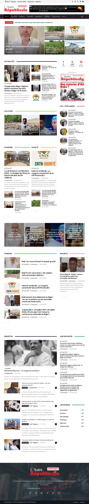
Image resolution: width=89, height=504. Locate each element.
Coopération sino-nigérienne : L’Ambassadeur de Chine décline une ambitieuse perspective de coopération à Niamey (22, 206)
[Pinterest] (47, 493)
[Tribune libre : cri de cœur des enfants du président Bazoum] (48, 125)
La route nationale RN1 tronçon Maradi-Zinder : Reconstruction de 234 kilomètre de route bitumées (22, 194)
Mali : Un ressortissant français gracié (39, 261)
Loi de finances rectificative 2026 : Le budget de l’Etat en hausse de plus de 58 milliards (48, 76)
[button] (82, 16)
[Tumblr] (53, 493)
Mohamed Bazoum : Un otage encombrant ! (22, 371)
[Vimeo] (80, 1)
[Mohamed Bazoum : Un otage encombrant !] (30, 353)
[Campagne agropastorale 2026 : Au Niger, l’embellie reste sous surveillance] (55, 47)
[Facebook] (72, 1)
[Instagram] (75, 1)
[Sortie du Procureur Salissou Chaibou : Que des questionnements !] (12, 387)
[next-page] (9, 139)
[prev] (79, 22)
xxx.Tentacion (20, 22)
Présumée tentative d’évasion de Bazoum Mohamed (37, 440)
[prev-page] (5, 139)
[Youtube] (83, 1)
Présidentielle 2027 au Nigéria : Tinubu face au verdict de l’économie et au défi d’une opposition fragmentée (49, 87)
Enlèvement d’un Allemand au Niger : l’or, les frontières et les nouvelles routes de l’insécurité (38, 299)
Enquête (24, 387)
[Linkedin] (42, 493)
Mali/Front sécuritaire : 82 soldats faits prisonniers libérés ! (13, 132)
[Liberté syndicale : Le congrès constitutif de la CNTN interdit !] (75, 33)
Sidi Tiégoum (34, 406)
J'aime (63, 61)
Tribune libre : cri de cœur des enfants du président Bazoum (48, 132)
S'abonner (81, 61)
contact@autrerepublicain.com (51, 488)
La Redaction (8, 93)
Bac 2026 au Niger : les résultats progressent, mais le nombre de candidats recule (49, 97)
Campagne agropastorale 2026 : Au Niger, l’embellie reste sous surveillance (49, 203)
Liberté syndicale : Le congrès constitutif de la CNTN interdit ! (42, 173)
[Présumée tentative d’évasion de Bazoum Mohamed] (12, 444)
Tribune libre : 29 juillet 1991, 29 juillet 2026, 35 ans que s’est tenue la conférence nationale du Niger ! (30, 130)
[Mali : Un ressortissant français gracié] (24, 40)
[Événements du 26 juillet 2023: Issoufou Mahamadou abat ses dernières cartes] (12, 406)
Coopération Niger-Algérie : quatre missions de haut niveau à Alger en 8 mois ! (16, 88)
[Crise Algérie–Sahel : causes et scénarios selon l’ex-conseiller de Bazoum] (72, 264)
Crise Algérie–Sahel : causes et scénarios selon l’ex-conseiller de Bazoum (71, 276)
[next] (82, 22)
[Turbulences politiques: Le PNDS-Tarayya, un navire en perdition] (12, 424)
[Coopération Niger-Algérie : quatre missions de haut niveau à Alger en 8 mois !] (17, 73)
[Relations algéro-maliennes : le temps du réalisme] (35, 68)
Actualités (9, 43)
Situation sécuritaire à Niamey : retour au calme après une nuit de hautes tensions (76, 114)
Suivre (72, 61)
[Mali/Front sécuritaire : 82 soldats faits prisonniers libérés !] (55, 33)
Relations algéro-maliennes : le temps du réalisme (49, 67)
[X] (77, 1)
